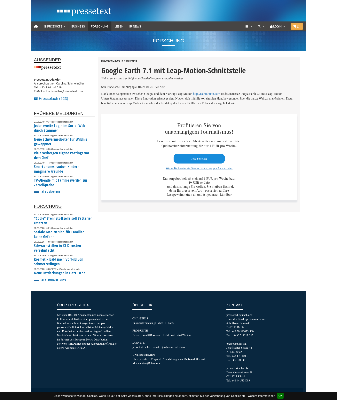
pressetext (137, 347)
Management (176, 359)
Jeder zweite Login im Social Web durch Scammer (59, 128)
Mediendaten (139, 363)
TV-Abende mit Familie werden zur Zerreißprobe (60, 183)
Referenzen (154, 363)
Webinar (186, 335)
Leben (118, 26)
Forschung (99, 26)
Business (78, 26)
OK (280, 396)
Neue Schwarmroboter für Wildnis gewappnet (60, 142)
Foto (178, 335)
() (298, 26)
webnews (168, 347)
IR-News (135, 26)
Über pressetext (140, 359)
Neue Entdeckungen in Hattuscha (59, 273)
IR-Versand (155, 335)
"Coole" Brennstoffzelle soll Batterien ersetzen (63, 221)
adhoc (148, 347)
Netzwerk (190, 359)
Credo (200, 359)
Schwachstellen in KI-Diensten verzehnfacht (57, 248)
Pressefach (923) (53, 98)
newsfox (157, 347)
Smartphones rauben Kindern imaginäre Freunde (56, 169)
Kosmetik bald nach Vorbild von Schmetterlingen (58, 262)
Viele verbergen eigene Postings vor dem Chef (61, 155)
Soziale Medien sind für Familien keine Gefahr (59, 234)
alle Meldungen (50, 191)
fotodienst (180, 347)
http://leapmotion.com (206, 94)
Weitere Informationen (261, 396)
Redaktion (168, 335)
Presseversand (140, 335)
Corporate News (160, 359)
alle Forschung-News (53, 280)
